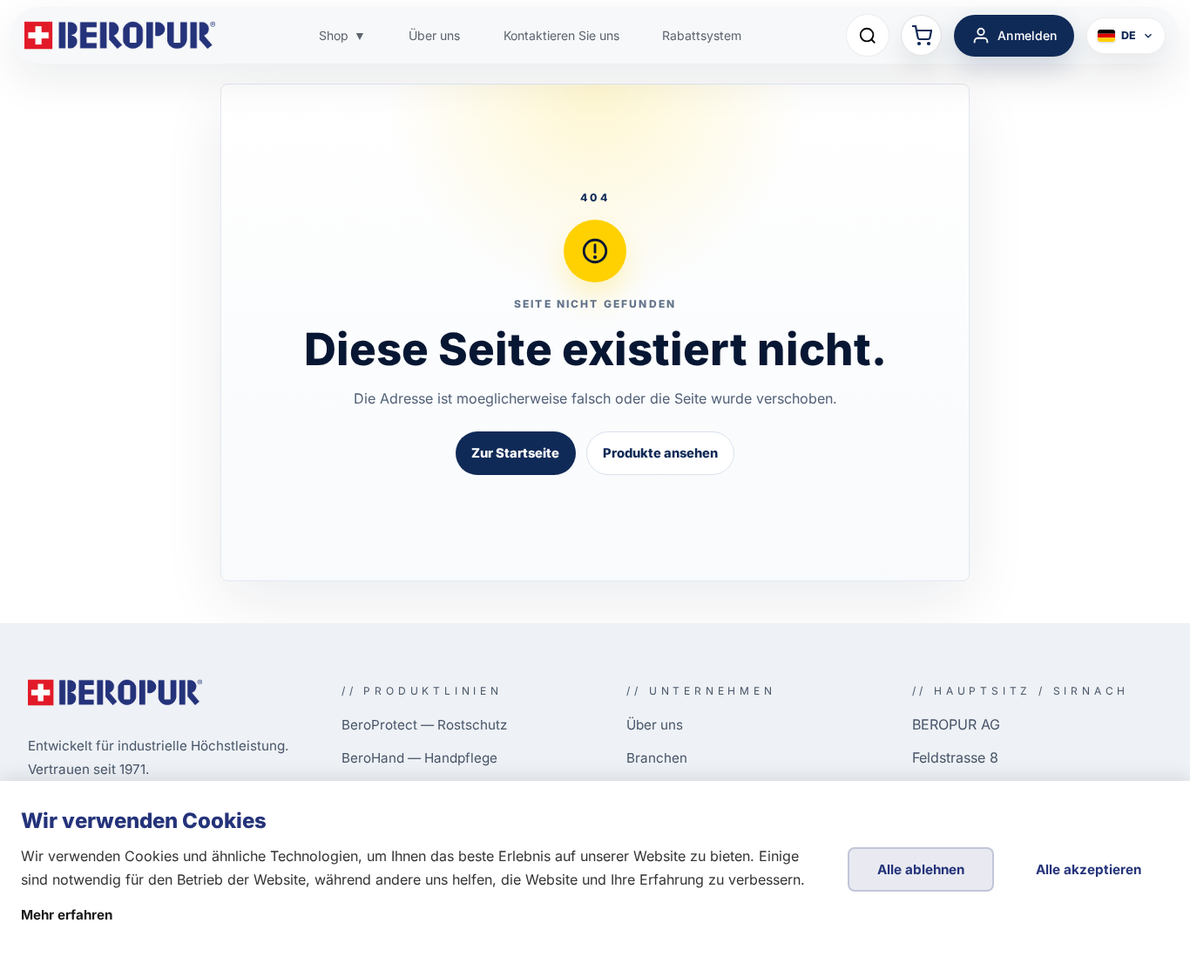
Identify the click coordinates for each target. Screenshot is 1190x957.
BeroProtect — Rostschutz (424, 724)
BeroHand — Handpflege (419, 758)
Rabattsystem (701, 35)
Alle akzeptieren (1088, 869)
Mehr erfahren (66, 914)
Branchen (656, 758)
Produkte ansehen (660, 453)
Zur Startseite (515, 453)
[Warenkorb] (921, 35)
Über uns (434, 35)
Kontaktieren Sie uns (561, 35)
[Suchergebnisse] (867, 36)
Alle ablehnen (920, 869)
